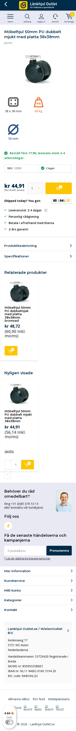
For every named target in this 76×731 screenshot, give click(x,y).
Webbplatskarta (58, 699)
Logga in (41, 21)
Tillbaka (5, 4)
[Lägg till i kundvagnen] (58, 188)
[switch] (9, 722)
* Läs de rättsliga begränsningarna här (27, 558)
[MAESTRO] (49, 708)
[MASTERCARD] (28, 708)
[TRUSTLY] (60, 708)
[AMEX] (38, 708)
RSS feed (39, 699)
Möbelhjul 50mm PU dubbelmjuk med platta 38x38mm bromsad (18, 314)
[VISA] (17, 708)
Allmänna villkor (19, 699)
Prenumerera (59, 550)
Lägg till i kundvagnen (11, 350)
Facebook (8, 526)
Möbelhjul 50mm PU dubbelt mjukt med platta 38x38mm (18, 416)
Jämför (8, 43)
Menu (10, 21)
